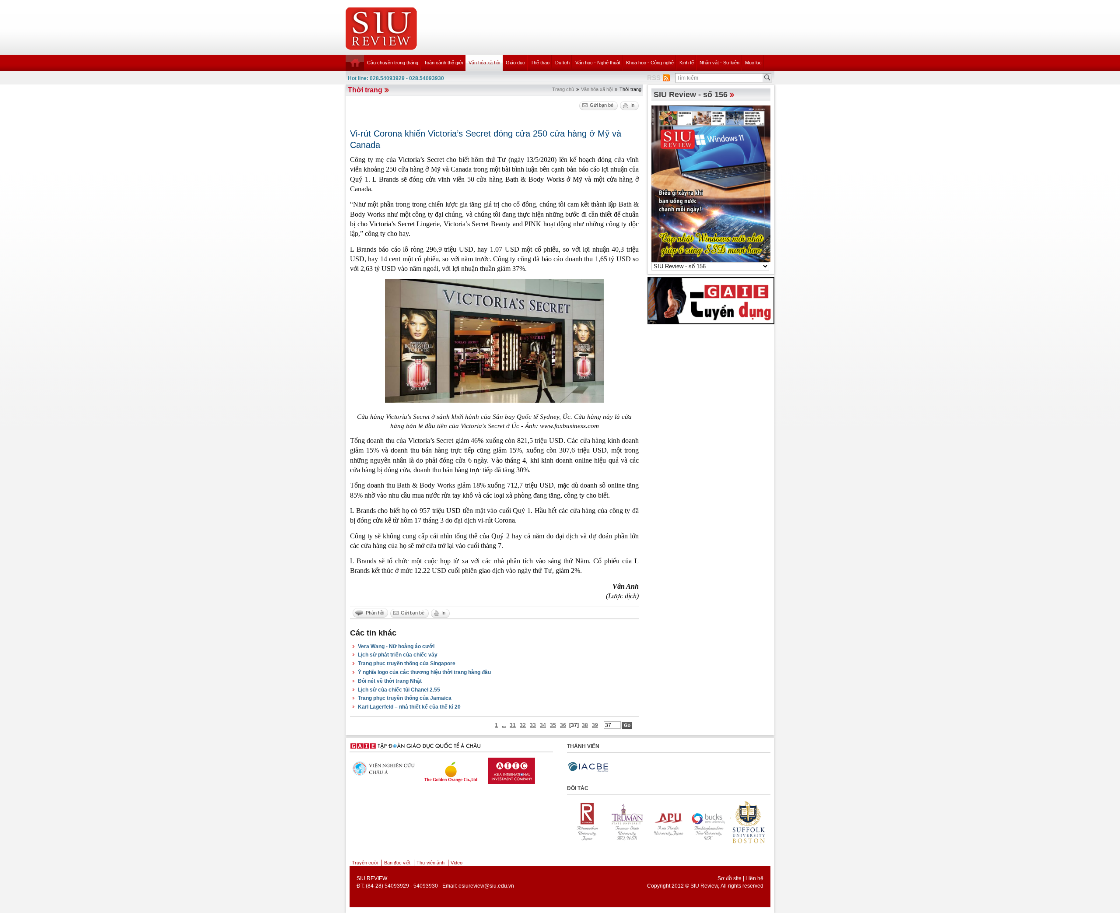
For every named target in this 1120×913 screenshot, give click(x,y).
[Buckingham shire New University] (666, 822)
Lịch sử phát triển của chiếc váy (398, 655)
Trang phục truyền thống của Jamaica (405, 698)
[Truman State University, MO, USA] (586, 822)
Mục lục (753, 62)
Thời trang (365, 90)
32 (523, 725)
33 (533, 725)
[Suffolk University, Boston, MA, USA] (706, 822)
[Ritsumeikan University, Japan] (747, 822)
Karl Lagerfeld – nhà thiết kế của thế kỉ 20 (409, 707)
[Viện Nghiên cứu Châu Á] (380, 769)
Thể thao (540, 62)
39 (595, 725)
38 (585, 725)
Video (456, 862)
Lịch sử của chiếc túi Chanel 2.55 (399, 690)
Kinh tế (686, 62)
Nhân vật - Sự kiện (719, 62)
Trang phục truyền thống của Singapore (406, 663)
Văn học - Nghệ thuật (597, 62)
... (504, 725)
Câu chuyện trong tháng (392, 62)
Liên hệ (754, 878)
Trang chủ (563, 89)
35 (553, 725)
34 (543, 725)
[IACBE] (588, 767)
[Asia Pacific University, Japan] (626, 822)
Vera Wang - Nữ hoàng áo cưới (396, 646)
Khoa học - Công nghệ (650, 62)
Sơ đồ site (730, 878)
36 (563, 725)
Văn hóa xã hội (484, 62)
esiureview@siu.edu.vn (486, 886)
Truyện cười (365, 862)
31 (513, 725)
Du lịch (562, 62)
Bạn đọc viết (397, 862)
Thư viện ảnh (430, 862)
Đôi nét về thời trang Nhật (390, 681)
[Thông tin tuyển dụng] (711, 300)
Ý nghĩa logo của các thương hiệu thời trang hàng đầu (424, 672)
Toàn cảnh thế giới (443, 62)
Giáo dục (515, 62)
